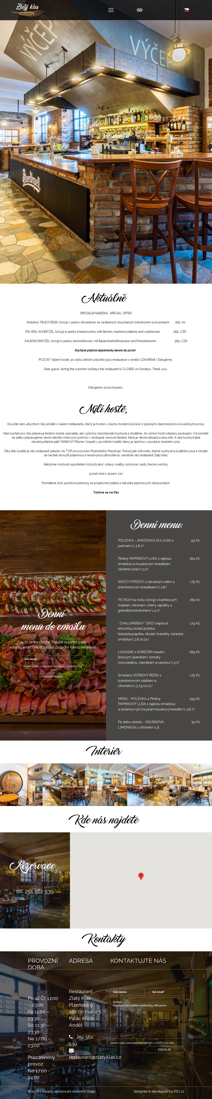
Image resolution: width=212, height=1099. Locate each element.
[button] (141, 876)
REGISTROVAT (53, 676)
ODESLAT (164, 1049)
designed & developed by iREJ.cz (159, 1091)
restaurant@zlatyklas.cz (95, 1057)
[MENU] (111, 10)
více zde (168, 1042)
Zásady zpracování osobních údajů (68, 1091)
